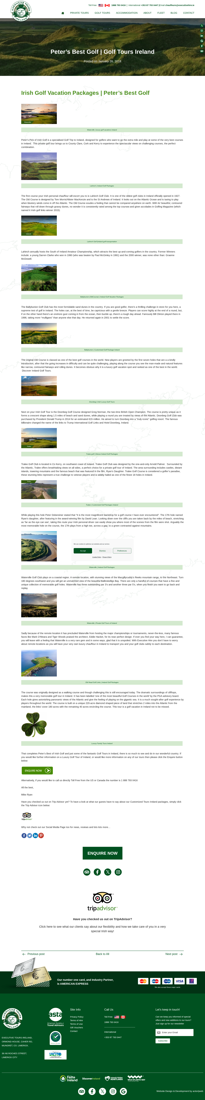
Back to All (102, 954)
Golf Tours (102, 13)
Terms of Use (76, 1024)
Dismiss (102, 551)
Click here (46, 926)
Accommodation (126, 13)
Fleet (161, 13)
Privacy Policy (107, 557)
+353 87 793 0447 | (150, 5)
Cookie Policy (96, 557)
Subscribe (163, 1041)
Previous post (36, 954)
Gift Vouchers (76, 1027)
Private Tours (79, 13)
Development (182, 1091)
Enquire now (103, 853)
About (147, 13)
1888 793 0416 (118, 5)
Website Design (164, 1091)
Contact (188, 13)
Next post (171, 954)
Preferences (122, 551)
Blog (174, 13)
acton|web (198, 1091)
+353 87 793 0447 (113, 1037)
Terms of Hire (76, 1020)
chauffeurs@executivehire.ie (179, 5)
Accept (83, 551)
